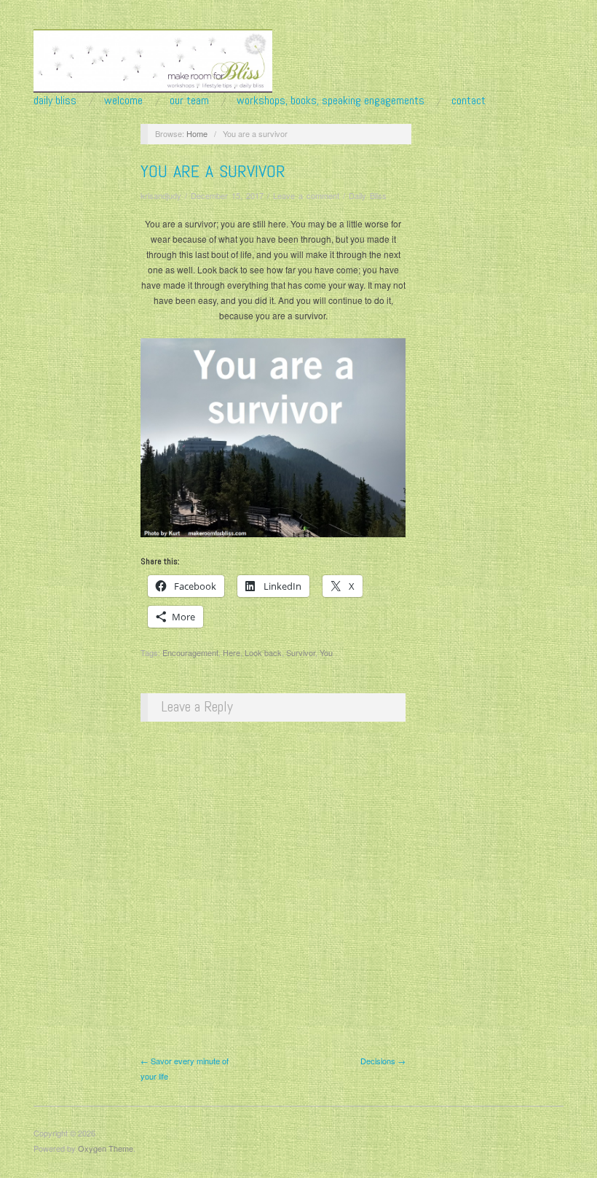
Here (231, 652)
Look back (263, 652)
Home (196, 133)
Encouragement (190, 652)
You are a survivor (213, 171)
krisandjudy (161, 195)
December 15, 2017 (227, 195)
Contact (468, 100)
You (326, 652)
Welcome (123, 100)
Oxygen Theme (105, 1148)
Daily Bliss (54, 100)
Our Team (189, 100)
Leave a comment (306, 195)
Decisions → (383, 1060)
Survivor (300, 652)
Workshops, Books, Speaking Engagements (330, 100)
